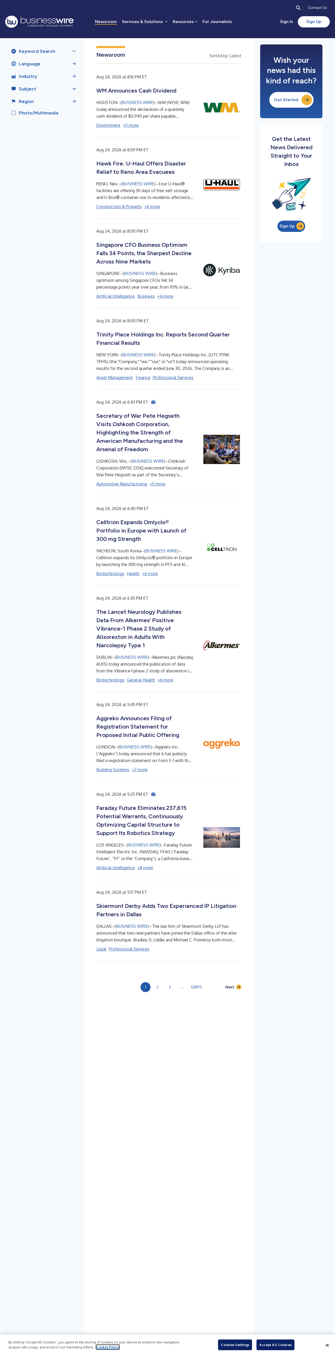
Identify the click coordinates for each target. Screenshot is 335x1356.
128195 (196, 987)
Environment (108, 125)
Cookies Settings (235, 1345)
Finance (143, 377)
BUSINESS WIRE (137, 102)
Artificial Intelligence (115, 296)
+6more (152, 206)
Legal (101, 949)
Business (146, 296)
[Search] (298, 7)
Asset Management (114, 377)
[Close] (327, 1345)
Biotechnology (110, 573)
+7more (140, 769)
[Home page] (39, 22)
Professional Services (173, 377)
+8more (145, 867)
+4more (165, 296)
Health (133, 573)
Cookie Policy (107, 1347)
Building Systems (112, 769)
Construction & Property (119, 206)
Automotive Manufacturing (121, 484)
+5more (131, 125)
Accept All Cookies (275, 1345)
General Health (141, 680)
